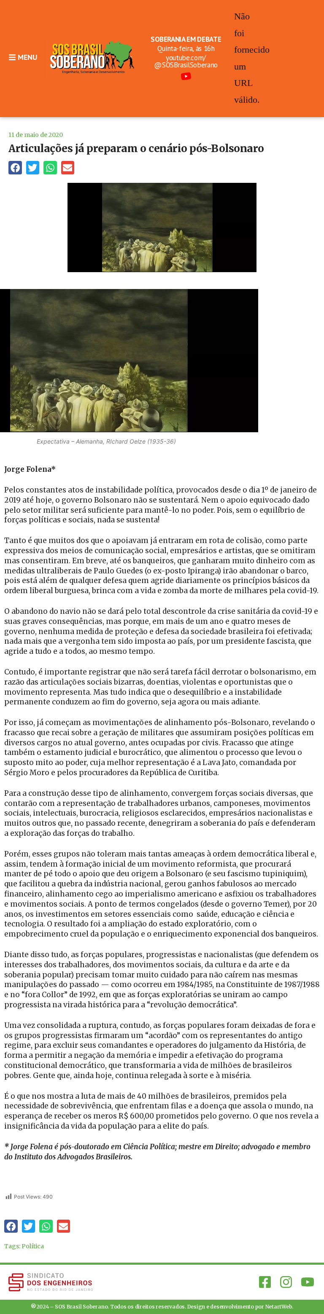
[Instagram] (286, 1282)
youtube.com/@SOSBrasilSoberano (186, 61)
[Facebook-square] (265, 1282)
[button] (15, 167)
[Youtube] (308, 1282)
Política (33, 1246)
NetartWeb (278, 1306)
